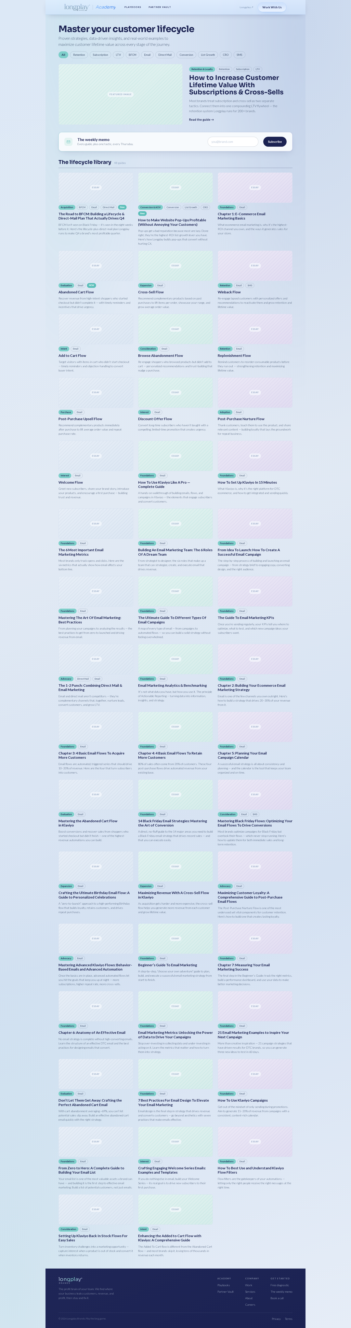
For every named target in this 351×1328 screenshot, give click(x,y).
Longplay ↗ (246, 7)
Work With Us (272, 7)
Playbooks (133, 7)
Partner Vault (160, 7)
